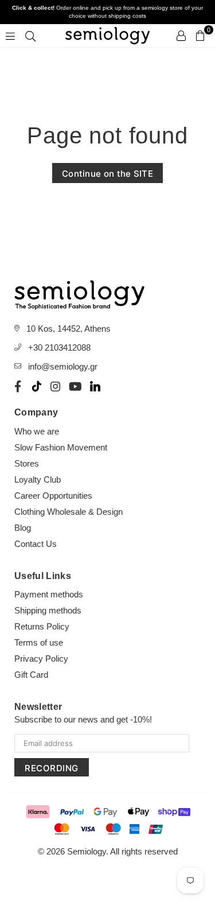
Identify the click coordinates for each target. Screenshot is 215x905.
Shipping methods (47, 610)
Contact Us (35, 544)
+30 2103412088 (59, 347)
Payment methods (48, 594)
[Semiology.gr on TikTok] (36, 386)
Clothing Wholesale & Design (68, 511)
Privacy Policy (41, 658)
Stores (26, 463)
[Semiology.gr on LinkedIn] (95, 386)
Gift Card (31, 674)
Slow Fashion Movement (60, 447)
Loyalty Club (37, 479)
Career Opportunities (53, 495)
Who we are (36, 431)
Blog (22, 528)
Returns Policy (41, 626)
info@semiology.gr (62, 366)
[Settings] (181, 35)
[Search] (30, 35)
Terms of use (38, 642)
